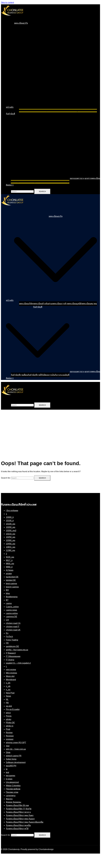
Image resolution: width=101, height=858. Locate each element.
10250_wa (10, 537)
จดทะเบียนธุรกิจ (21, 23)
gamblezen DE (12, 646)
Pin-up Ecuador (13, 709)
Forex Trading (12, 640)
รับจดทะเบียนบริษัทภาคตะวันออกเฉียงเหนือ (24, 822)
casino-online (12, 613)
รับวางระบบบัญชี (62, 182)
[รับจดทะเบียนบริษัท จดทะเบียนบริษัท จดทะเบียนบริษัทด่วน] (12, 18)
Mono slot (10, 676)
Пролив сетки (12, 792)
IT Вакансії (11, 653)
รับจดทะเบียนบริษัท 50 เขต (17, 805)
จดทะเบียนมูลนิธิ (74, 110)
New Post (10, 693)
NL (7, 699)
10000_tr (10, 517)
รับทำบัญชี (10, 114)
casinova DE (11, 617)
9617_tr (9, 560)
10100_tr (10, 520)
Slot (7, 746)
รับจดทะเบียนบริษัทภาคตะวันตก (20, 815)
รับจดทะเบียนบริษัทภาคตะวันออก (20, 819)
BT (7, 600)
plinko (8, 719)
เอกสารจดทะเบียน (92, 178)
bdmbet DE (11, 580)
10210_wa (10, 534)
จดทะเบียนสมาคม (89, 110)
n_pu (8, 689)
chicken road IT (12, 627)
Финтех (9, 799)
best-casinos (11, 583)
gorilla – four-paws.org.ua (17, 650)
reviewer (9, 739)
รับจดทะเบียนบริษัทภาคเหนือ (18, 825)
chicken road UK (13, 630)
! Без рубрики (12, 510)
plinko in (9, 726)
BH (7, 590)
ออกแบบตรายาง (77, 178)
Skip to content (7, 2)
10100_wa (10, 524)
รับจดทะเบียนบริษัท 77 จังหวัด (18, 809)
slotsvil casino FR (13, 756)
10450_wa (10, 544)
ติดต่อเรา (10, 185)
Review (9, 733)
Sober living (11, 759)
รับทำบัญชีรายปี (34, 182)
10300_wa (10, 540)
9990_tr (9, 567)
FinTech (9, 636)
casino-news (11, 610)
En (7, 633)
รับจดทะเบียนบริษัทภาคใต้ (17, 829)
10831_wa (10, 547)
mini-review (11, 670)
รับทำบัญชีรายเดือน (19, 182)
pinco (8, 713)
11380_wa (10, 550)
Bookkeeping (11, 597)
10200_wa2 (11, 530)
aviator (9, 573)
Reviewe (10, 736)
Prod (8, 729)
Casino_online (12, 607)
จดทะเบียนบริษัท (26, 110)
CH (7, 620)
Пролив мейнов (13, 789)
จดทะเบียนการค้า (59, 110)
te (7, 769)
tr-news (9, 779)
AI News (9, 570)
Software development (15, 762)
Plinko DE (10, 723)
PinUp (8, 716)
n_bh (8, 683)
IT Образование (13, 656)
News (8, 696)
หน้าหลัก (10, 107)
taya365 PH (11, 766)
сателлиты (11, 796)
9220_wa (10, 557)
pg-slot (9, 706)
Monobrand (11, 680)
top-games (10, 776)
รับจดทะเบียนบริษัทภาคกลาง (18, 812)
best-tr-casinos (12, 587)
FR (7, 643)
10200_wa (10, 527)
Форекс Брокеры (13, 802)
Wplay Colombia (13, 786)
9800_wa (10, 564)
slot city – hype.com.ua (16, 749)
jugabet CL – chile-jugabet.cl (18, 663)
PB (7, 703)
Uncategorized (12, 782)
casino (9, 603)
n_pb (8, 686)
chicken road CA (13, 623)
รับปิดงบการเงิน (48, 182)
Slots (8, 752)
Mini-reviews (11, 673)
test (7, 772)
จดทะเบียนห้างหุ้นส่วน (42, 110)
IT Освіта (10, 660)
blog (8, 593)
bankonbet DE (12, 577)
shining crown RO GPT (16, 743)
